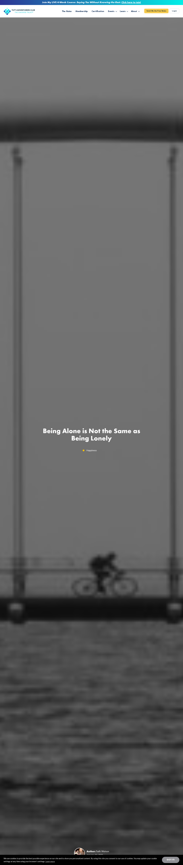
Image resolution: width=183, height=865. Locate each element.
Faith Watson (102, 851)
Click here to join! (131, 2)
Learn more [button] (50, 861)
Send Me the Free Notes (156, 11)
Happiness (91, 450)
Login (174, 11)
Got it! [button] (171, 860)
